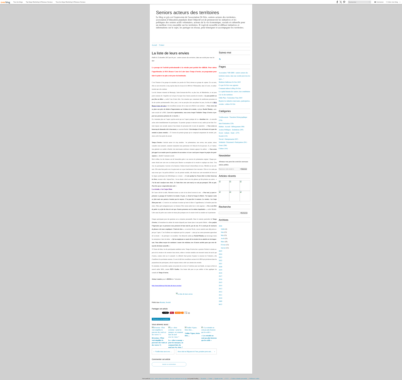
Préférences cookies (254, 378)
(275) (229, 133)
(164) (223, 148)
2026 (220, 226)
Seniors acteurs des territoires (187, 12)
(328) (226, 123)
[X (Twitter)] (340, 2)
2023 (220, 257)
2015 (220, 282)
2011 (220, 295)
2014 (220, 285)
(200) (223, 145)
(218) (223, 136)
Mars (222, 241)
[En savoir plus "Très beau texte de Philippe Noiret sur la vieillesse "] (224, 196)
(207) (228, 139)
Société (168, 302)
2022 (220, 260)
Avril (222, 238)
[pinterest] (344, 2)
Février (223, 245)
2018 (220, 273)
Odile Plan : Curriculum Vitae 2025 (230, 98)
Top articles (203, 378)
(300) (231, 126)
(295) (231, 130)
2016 (220, 279)
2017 (220, 276)
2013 (220, 288)
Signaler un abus (219, 378)
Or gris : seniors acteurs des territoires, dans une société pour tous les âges (168, 378)
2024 (220, 254)
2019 (220, 270)
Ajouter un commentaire (169, 364)
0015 (220, 304)
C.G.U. (227, 378)
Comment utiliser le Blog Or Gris (230, 88)
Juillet (223, 229)
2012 (220, 292)
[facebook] (337, 2)
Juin (222, 232)
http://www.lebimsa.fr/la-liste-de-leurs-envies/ (166, 285)
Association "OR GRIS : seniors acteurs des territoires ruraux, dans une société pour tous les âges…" (234, 76)
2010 (220, 298)
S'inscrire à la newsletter (161, 319)
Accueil (154, 45)
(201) (233, 142)
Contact (161, 45)
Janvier (223, 248)
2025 (220, 251)
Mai (222, 235)
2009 (220, 301)
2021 (220, 263)
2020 (220, 266)
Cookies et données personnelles (239, 378)
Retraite (162, 302)
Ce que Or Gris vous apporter (228, 85)
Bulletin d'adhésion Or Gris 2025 (230, 82)
